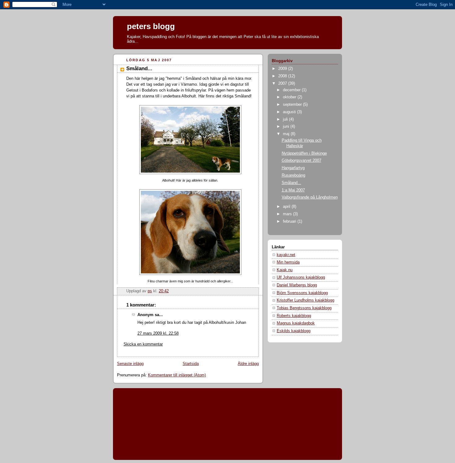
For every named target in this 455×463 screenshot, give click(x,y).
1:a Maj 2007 (293, 190)
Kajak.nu (284, 270)
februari (290, 221)
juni (286, 126)
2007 (283, 83)
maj (287, 134)
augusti (290, 112)
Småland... (291, 183)
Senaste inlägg (130, 364)
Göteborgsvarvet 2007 (301, 160)
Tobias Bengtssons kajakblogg (304, 308)
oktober (290, 97)
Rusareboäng (293, 175)
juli (286, 119)
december (292, 90)
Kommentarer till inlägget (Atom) (177, 375)
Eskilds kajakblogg (293, 331)
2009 (283, 68)
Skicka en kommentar (143, 344)
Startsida (191, 364)
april (287, 206)
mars (288, 214)
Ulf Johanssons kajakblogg (301, 277)
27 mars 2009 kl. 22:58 (158, 333)
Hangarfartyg (293, 168)
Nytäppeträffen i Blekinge (304, 153)
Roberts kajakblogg (294, 316)
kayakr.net (286, 255)
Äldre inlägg (248, 364)
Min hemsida (288, 262)
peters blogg (151, 26)
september (293, 104)
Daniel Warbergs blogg (297, 285)
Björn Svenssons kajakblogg (302, 293)
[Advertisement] (145, 414)
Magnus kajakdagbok (296, 323)
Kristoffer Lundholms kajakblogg (305, 300)
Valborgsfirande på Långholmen (310, 197)
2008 (283, 76)
